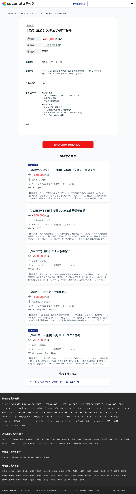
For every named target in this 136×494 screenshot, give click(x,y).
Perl (58, 439)
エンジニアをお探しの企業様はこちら (85, 490)
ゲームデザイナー (38, 421)
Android (96, 439)
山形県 (89, 471)
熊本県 (46, 479)
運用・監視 (93, 412)
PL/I (19, 443)
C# (44, 83)
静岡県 (46, 475)
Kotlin (69, 443)
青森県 (61, 471)
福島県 (96, 471)
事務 (108, 421)
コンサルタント (109, 408)
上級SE (79, 408)
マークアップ (91, 416)
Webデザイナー (39, 416)
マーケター (26, 421)
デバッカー (63, 412)
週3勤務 (31, 457)
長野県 (32, 475)
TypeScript (77, 443)
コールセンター (99, 421)
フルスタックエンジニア (92, 408)
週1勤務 (15, 457)
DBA (85, 412)
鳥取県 (96, 475)
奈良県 (80, 475)
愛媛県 (18, 479)
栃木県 (109, 471)
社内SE (115, 421)
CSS (79, 439)
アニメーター (103, 416)
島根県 (102, 475)
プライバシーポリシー (26, 490)
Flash (68, 416)
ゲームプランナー (75, 412)
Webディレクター (25, 416)
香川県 (11, 479)
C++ (47, 439)
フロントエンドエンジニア (31, 404)
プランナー (103, 412)
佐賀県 (32, 479)
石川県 (11, 475)
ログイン (67, 490)
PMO (4, 412)
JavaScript (30, 439)
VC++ (116, 439)
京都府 (66, 475)
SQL (40, 443)
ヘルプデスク (78, 421)
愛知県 (25, 471)
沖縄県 (75, 479)
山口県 (123, 475)
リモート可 (6, 457)
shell (45, 443)
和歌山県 (88, 475)
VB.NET (104, 439)
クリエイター (7, 421)
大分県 (52, 479)
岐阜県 (39, 475)
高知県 (25, 479)
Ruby (22, 439)
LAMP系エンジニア (24, 408)
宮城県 (75, 471)
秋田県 (82, 471)
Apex (91, 443)
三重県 (52, 475)
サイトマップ (40, 490)
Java (4, 439)
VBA (110, 439)
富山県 (4, 475)
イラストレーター (78, 416)
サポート (89, 421)
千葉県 (39, 471)
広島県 (116, 475)
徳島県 (4, 479)
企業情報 (5, 490)
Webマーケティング (9, 416)
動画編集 (17, 421)
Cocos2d (65, 439)
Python (15, 439)
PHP (9, 439)
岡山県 (109, 475)
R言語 (85, 443)
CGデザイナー (115, 416)
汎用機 (39, 408)
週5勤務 (46, 457)
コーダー (50, 416)
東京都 (4, 471)
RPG (24, 443)
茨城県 (102, 471)
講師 (23, 425)
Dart (96, 443)
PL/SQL (5, 443)
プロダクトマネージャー (16, 412)
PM (118, 408)
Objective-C (87, 439)
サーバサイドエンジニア (52, 45)
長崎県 (39, 479)
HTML (73, 439)
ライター (50, 421)
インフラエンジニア (50, 404)
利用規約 (13, 490)
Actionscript (32, 443)
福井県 (18, 475)
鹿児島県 (67, 479)
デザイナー (60, 416)
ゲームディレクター (49, 412)
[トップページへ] (18, 4)
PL (34, 408)
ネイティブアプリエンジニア (89, 404)
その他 (82, 479)
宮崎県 (59, 479)
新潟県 (123, 471)
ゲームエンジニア (8, 408)
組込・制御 (59, 408)
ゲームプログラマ (33, 412)
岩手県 (68, 471)
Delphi (126, 439)
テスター (121, 404)
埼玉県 (32, 471)
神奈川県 (47, 471)
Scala (53, 439)
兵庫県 (73, 475)
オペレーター (67, 421)
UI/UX (58, 421)
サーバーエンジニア (109, 404)
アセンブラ (53, 443)
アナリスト (113, 412)
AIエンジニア (69, 408)
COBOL (12, 443)
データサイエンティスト (11, 425)
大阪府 (11, 471)
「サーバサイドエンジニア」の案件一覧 (45, 382)
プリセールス (126, 408)
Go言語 (62, 443)
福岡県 (18, 471)
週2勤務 (23, 457)
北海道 (54, 471)
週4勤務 (38, 457)
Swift (37, 439)
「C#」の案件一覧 (71, 382)
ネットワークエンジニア (68, 404)
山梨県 (25, 475)
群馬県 (116, 471)
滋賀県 (59, 475)
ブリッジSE (48, 408)
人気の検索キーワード (55, 490)
